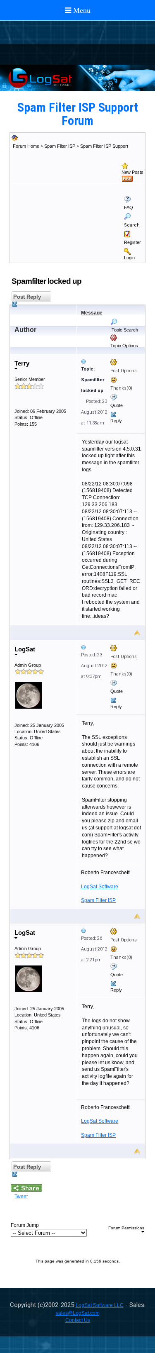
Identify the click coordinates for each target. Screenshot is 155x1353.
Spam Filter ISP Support (104, 146)
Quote (116, 405)
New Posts (132, 172)
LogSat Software (99, 887)
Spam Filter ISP (59, 146)
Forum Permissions (126, 1228)
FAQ (128, 207)
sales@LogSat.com (78, 1313)
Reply (116, 420)
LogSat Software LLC (100, 1305)
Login (129, 257)
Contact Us (77, 1320)
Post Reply (26, 297)
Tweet (21, 1196)
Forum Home (26, 146)
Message (92, 313)
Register (132, 242)
